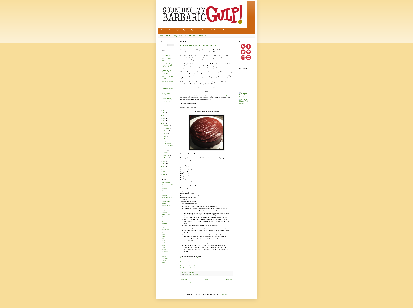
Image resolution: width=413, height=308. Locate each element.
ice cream (164, 225)
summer (164, 254)
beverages (164, 188)
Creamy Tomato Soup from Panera (167, 94)
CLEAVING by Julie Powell (167, 77)
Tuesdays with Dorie (167, 85)
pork (163, 234)
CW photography (166, 182)
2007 (164, 174)
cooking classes (166, 205)
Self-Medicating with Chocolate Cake (198, 45)
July (165, 136)
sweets (164, 256)
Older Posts (229, 279)
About (168, 36)
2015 (164, 118)
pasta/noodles (165, 229)
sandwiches (165, 243)
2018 (164, 110)
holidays (164, 223)
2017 (164, 113)
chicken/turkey (166, 201)
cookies (164, 203)
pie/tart (164, 232)
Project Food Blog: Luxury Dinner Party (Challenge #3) (167, 65)
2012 (164, 161)
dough (164, 210)
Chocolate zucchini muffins (188, 266)
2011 (164, 164)
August (166, 133)
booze (163, 191)
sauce (163, 245)
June (165, 139)
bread (163, 193)
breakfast (164, 195)
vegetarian (165, 258)
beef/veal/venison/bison (168, 185)
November (167, 128)
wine (163, 262)
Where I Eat (202, 36)
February (166, 155)
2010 (164, 166)
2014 (164, 120)
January (166, 158)
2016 (164, 115)
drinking (164, 212)
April (165, 150)
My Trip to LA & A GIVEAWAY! (167, 59)
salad (163, 240)
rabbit (163, 236)
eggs (163, 216)
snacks (164, 249)
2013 (164, 123)
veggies (164, 260)
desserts (198, 274)
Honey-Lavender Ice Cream (167, 89)
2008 (164, 171)
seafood (164, 247)
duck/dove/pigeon (166, 214)
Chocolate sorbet (185, 262)
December (167, 125)
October (166, 131)
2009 (164, 169)
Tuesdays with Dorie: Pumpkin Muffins (167, 54)
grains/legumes (166, 221)
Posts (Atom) (190, 283)
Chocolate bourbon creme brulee (189, 260)
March (166, 152)
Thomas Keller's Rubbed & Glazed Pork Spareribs (167, 99)
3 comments (191, 272)
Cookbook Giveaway (167, 81)
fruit (163, 219)
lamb (163, 227)
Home (161, 36)
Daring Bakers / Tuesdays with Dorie (184, 36)
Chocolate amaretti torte (187, 264)
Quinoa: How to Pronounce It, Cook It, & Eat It (167, 71)
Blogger (224, 294)
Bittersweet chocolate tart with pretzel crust (193, 258)
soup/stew (165, 251)
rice (163, 238)
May (165, 141)
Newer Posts (184, 279)
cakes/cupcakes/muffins (190, 274)
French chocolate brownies (188, 268)
